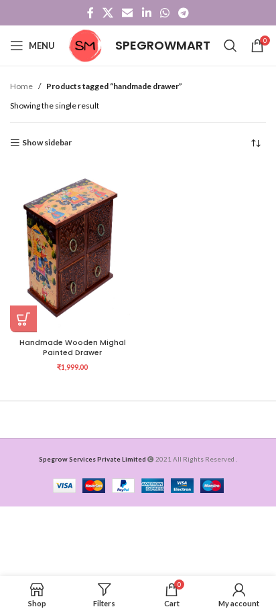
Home (21, 86)
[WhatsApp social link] (164, 13)
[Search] (230, 45)
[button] (23, 318)
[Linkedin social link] (146, 13)
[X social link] (107, 13)
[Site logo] (85, 45)
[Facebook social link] (90, 13)
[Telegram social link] (184, 13)
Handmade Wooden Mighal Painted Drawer (72, 348)
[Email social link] (127, 13)
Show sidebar (47, 142)
